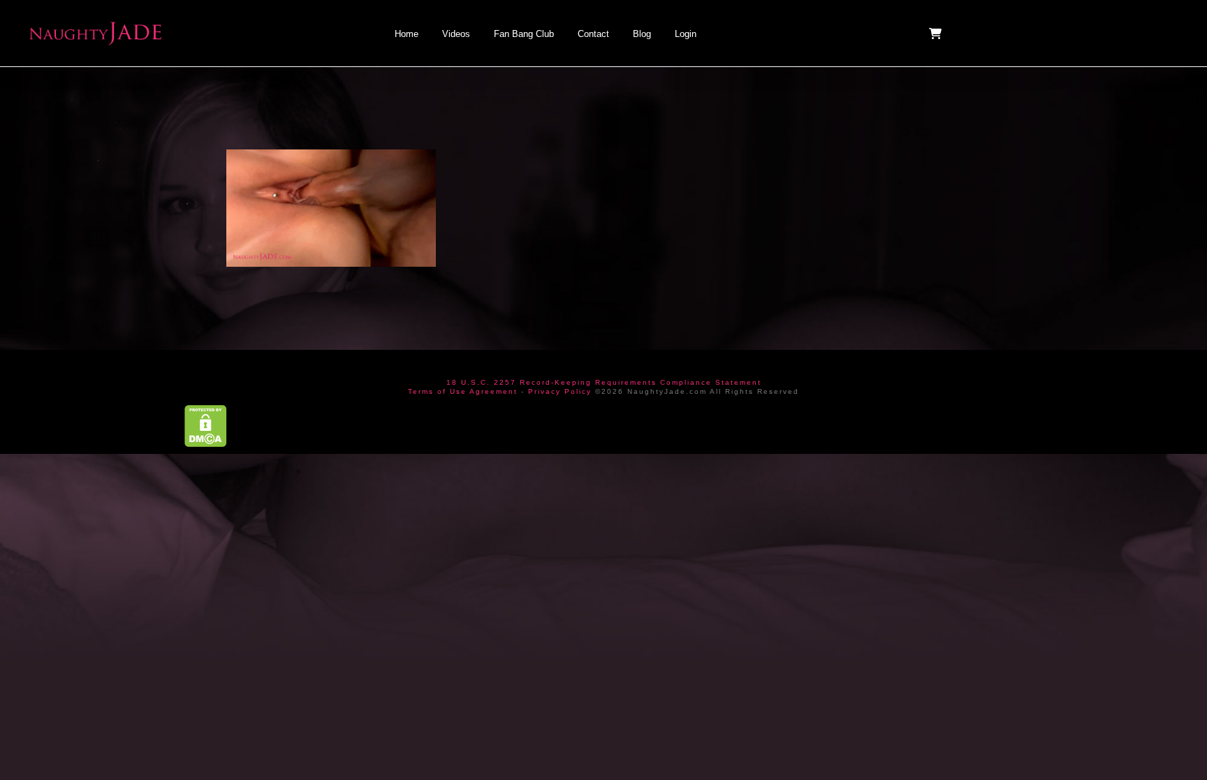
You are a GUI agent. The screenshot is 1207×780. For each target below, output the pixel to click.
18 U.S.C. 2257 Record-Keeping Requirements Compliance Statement (603, 382)
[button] (936, 33)
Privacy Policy (560, 391)
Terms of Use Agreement (463, 391)
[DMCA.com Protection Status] (205, 425)
